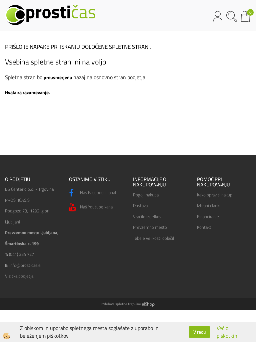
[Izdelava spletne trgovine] (148, 304)
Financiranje (208, 216)
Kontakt (204, 227)
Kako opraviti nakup (214, 194)
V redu (199, 331)
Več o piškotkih (227, 332)
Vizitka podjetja (19, 276)
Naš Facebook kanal (97, 192)
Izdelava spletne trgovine (121, 304)
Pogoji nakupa (146, 194)
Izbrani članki (208, 205)
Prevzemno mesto (150, 227)
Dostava (140, 205)
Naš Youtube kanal (96, 206)
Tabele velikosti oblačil (153, 238)
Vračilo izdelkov (147, 216)
